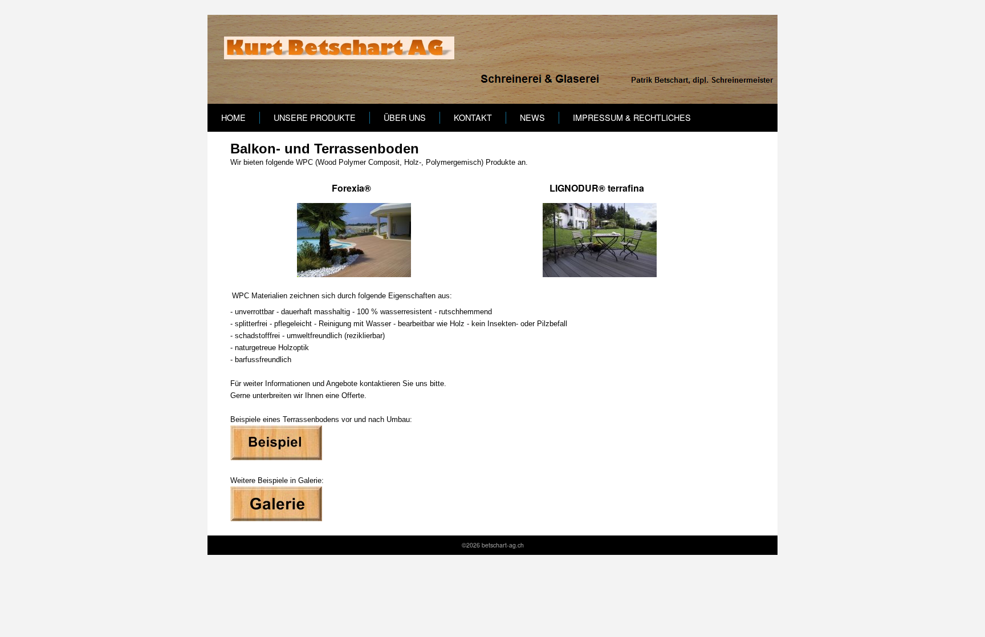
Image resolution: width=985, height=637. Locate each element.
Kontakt (473, 117)
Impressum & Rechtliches (632, 117)
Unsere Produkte (315, 117)
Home (233, 117)
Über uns (405, 117)
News (532, 117)
